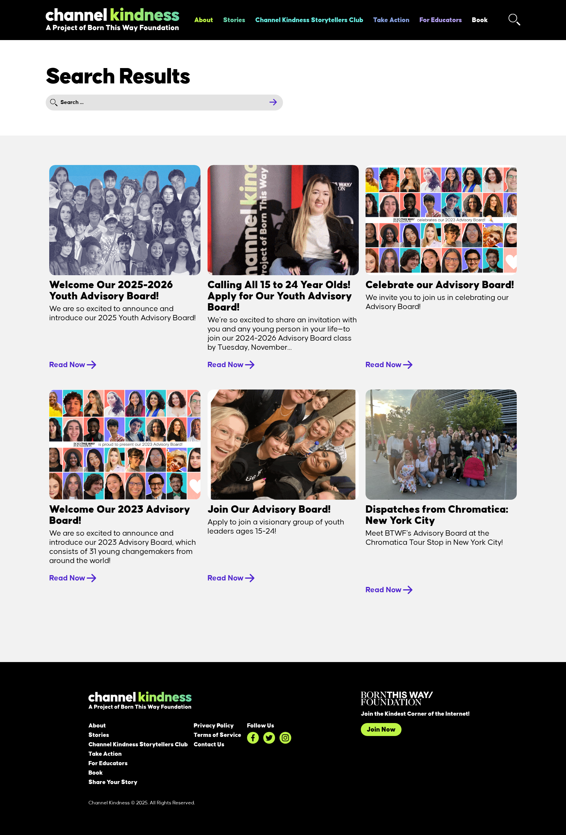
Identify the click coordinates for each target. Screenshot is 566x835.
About (203, 20)
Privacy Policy (214, 725)
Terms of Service (217, 735)
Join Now (381, 729)
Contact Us (209, 744)
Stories (234, 20)
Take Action (391, 20)
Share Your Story (112, 782)
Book (480, 20)
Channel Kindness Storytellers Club (309, 20)
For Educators (440, 20)
